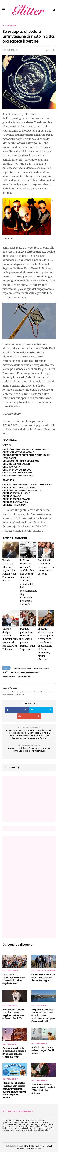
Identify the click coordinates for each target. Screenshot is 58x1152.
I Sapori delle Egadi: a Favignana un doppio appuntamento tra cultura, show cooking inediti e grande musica (14, 1090)
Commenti (13, 767)
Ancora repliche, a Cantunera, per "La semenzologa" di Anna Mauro (29, 749)
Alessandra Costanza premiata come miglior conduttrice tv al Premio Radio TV (13, 1014)
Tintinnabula (24, 677)
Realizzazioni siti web (25, 1148)
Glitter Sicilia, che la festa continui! (38, 1146)
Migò (5, 672)
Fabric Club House (23, 668)
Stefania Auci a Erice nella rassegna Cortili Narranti (42, 1050)
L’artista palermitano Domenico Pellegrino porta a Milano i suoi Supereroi (27, 638)
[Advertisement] (29, 798)
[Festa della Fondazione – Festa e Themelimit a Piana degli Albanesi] (14, 961)
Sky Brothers (9, 677)
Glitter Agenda (10, 971)
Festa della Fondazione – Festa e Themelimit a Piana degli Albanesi (13, 979)
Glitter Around (9, 25)
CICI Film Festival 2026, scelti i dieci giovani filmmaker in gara (43, 977)
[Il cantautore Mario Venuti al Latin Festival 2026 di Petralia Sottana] (43, 1070)
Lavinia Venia (9, 688)
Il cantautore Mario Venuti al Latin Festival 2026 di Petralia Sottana (43, 1089)
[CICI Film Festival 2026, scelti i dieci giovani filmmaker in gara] (43, 961)
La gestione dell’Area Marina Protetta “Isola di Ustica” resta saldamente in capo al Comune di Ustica (43, 1015)
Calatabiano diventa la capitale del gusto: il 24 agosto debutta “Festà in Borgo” (14, 1052)
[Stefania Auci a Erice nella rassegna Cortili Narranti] (43, 1034)
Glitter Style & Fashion (43, 971)
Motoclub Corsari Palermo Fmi (24, 672)
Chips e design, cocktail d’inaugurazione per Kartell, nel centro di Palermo (10, 638)
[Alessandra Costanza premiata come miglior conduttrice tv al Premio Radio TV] (14, 996)
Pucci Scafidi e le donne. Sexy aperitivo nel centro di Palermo (46, 567)
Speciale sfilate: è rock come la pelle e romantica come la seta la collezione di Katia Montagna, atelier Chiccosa (45, 644)
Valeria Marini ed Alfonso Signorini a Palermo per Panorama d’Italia (9, 570)
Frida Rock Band (41, 668)
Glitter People (9, 1005)
